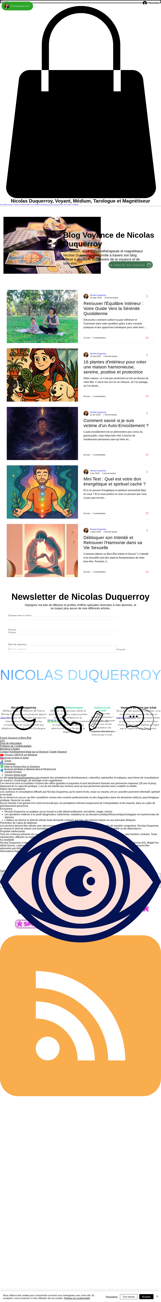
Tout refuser (129, 1296)
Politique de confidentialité (77, 1298)
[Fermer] (157, 1296)
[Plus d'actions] (148, 296)
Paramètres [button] (111, 1296)
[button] (80, 102)
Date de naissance (17, 644)
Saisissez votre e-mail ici (20, 615)
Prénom (12, 630)
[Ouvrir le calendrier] (9, 649)
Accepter (146, 1296)
